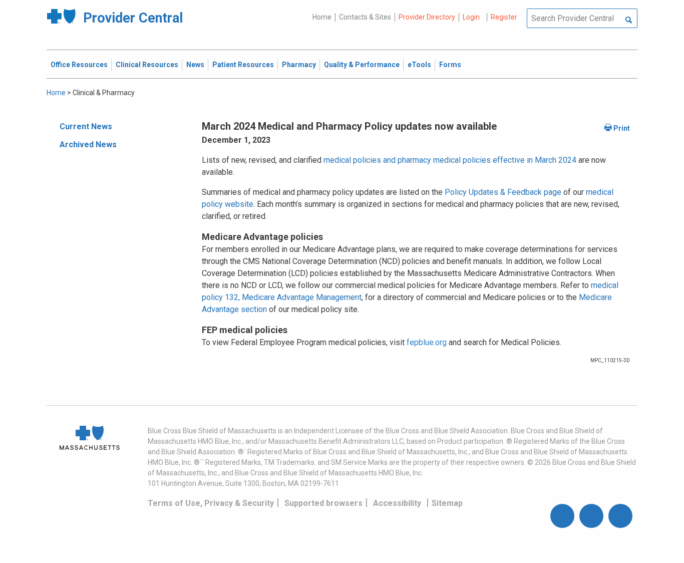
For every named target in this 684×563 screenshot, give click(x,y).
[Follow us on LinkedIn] (620, 516)
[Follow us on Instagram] (591, 516)
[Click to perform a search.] (628, 21)
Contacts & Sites (365, 17)
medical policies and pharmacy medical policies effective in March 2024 (449, 160)
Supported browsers (323, 503)
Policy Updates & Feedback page (503, 192)
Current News (86, 126)
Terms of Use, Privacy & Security (211, 503)
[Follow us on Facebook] (562, 516)
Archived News (88, 144)
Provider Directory (427, 17)
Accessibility (397, 503)
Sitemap (447, 503)
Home (321, 17)
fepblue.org (427, 342)
